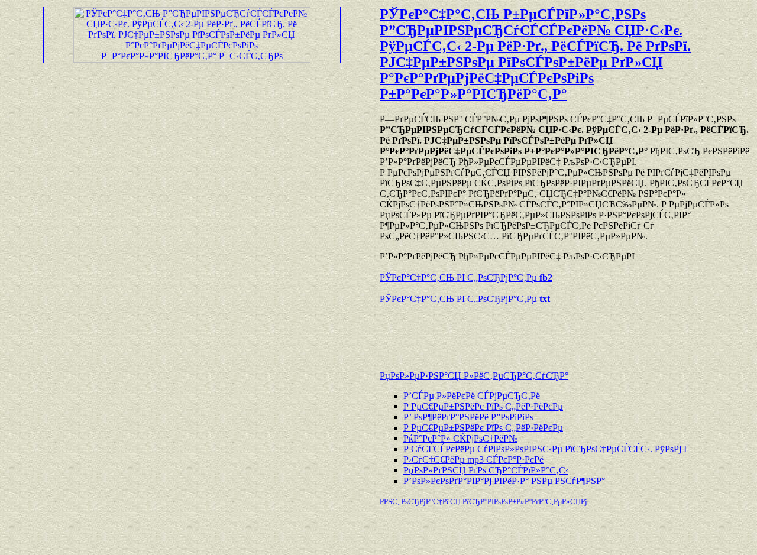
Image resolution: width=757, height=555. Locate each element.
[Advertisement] (518, 331)
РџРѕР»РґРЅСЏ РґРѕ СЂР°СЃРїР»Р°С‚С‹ (485, 470)
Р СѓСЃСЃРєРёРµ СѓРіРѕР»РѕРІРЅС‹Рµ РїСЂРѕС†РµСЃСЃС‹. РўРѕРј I (545, 449)
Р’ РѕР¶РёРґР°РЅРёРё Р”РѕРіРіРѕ (468, 417)
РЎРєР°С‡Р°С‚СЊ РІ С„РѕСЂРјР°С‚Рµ (466, 277)
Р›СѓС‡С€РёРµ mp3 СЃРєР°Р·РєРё (473, 460)
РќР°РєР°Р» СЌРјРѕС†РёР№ (460, 438)
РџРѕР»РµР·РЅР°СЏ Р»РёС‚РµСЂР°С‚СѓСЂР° (474, 376)
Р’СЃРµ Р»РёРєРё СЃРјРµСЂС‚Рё (471, 396)
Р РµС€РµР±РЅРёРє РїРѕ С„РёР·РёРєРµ (483, 406)
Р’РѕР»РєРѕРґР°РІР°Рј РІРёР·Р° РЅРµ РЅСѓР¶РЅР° (504, 481)
